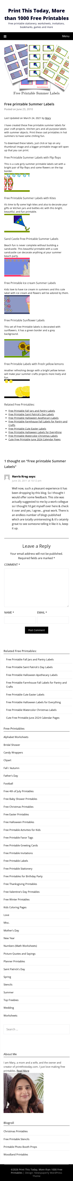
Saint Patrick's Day (14, 969)
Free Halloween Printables (19, 822)
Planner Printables (14, 961)
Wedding (9, 1007)
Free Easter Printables (16, 814)
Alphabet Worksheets (16, 737)
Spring (7, 976)
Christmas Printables (16, 1131)
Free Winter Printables (17, 899)
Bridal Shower (12, 744)
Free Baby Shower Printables (20, 799)
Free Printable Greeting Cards (21, 845)
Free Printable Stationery (18, 868)
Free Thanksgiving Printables (20, 884)
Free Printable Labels (16, 860)
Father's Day (11, 775)
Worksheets (10, 1015)
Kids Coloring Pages (15, 907)
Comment (12, 564)
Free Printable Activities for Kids (22, 830)
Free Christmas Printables (18, 806)
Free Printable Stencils (16, 1139)
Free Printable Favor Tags (18, 837)
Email (42, 612)
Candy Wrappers (13, 752)
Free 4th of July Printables (19, 791)
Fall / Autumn (11, 768)
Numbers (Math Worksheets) (20, 945)
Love (6, 915)
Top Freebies (11, 1000)
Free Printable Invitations (18, 853)
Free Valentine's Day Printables (22, 891)
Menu (65, 36)
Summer (9, 992)
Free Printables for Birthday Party (23, 876)
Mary (48, 118)
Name (9, 612)
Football (8, 783)
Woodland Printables (16, 1154)
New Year (9, 938)
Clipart (7, 760)
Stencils (8, 984)
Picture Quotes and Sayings (19, 953)
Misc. (7, 922)
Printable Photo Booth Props (20, 1146)
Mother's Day (11, 930)
